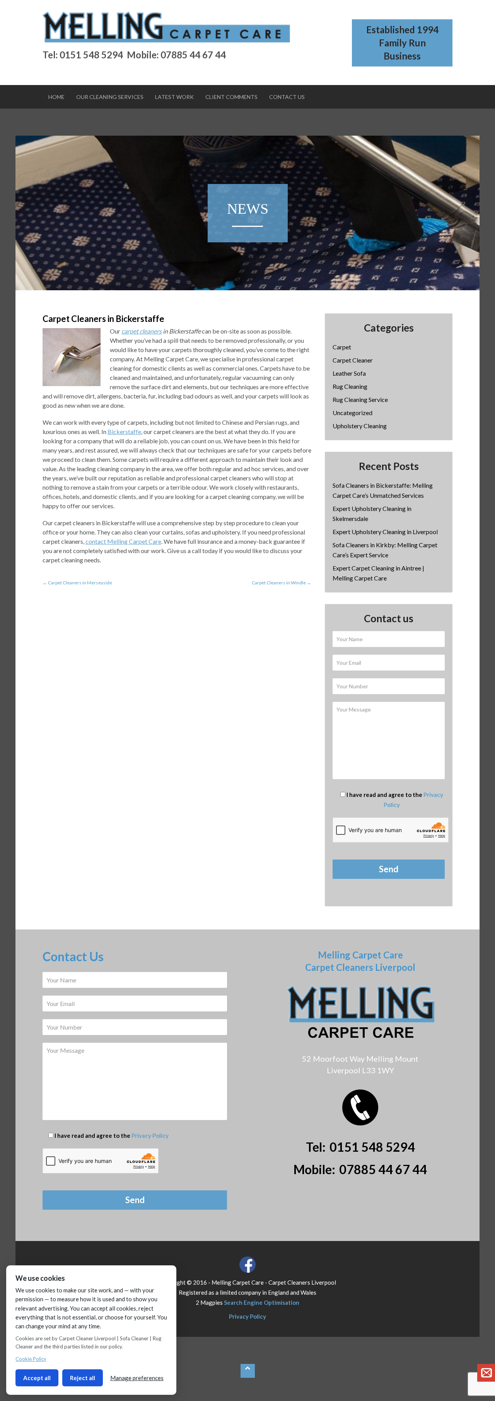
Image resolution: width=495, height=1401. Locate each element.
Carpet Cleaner (353, 360)
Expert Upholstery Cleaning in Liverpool (385, 531)
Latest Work (174, 97)
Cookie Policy (30, 1359)
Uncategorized (352, 412)
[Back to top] (248, 1371)
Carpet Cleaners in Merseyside (77, 583)
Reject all (82, 1377)
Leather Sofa (349, 373)
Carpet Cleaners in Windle (281, 583)
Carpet (342, 347)
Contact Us (287, 97)
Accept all (37, 1377)
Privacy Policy (150, 1135)
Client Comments (231, 97)
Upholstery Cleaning (360, 425)
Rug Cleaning (350, 386)
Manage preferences (137, 1377)
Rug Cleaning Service (360, 399)
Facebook (247, 1264)
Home (56, 97)
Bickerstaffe (124, 431)
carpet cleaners (141, 331)
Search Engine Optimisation (261, 1302)
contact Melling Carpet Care (123, 541)
